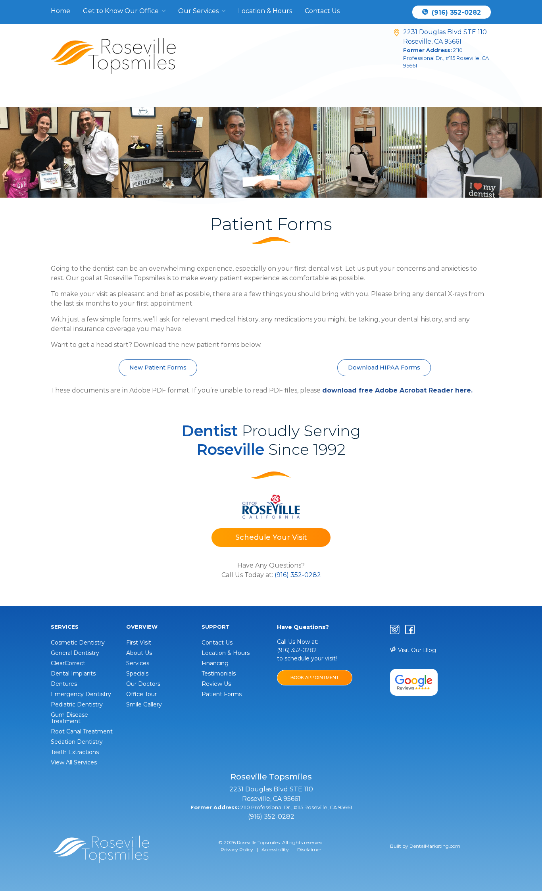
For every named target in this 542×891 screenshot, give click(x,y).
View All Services (74, 762)
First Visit (138, 642)
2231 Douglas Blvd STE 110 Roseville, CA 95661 (446, 48)
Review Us (216, 684)
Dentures (64, 684)
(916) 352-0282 (455, 12)
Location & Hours (265, 11)
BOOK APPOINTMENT (314, 677)
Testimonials (219, 673)
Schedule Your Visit (271, 537)
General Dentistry (75, 653)
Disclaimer (309, 850)
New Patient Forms (157, 367)
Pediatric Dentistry (77, 704)
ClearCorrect (68, 663)
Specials (137, 673)
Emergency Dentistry (81, 694)
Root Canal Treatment (82, 731)
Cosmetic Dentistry (78, 642)
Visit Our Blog (416, 650)
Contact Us (322, 11)
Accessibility (275, 850)
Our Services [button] (199, 11)
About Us (139, 653)
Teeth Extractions (75, 752)
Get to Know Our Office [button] (121, 11)
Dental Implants (73, 673)
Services (137, 663)
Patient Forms (222, 694)
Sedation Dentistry (77, 742)
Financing (215, 663)
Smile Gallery (144, 704)
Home (60, 11)
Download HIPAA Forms (384, 367)
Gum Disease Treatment (69, 718)
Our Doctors (143, 684)
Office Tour (141, 694)
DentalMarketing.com (434, 846)
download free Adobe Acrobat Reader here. (397, 390)
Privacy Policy (237, 850)
